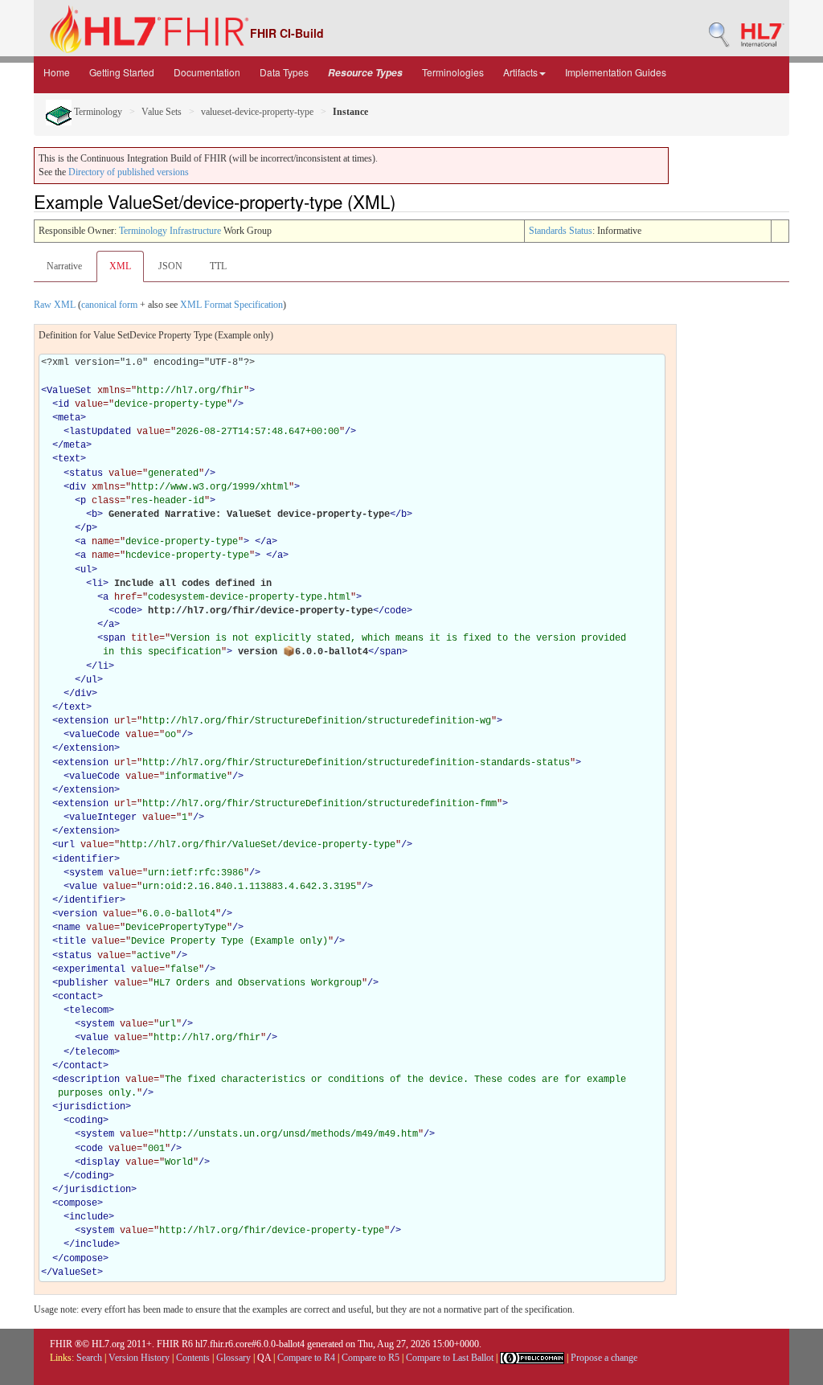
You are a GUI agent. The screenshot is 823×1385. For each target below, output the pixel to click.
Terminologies (453, 72)
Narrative (64, 266)
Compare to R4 (306, 1357)
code (125, 611)
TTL (218, 266)
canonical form (109, 304)
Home (56, 72)
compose (77, 1203)
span (114, 638)
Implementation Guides (615, 72)
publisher (83, 983)
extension (83, 721)
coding (86, 1120)
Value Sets (161, 111)
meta (69, 418)
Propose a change (604, 1357)
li (97, 583)
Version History (139, 1357)
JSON (170, 266)
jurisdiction (91, 1107)
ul (86, 570)
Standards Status (560, 230)
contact (77, 996)
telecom (89, 1010)
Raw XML (55, 304)
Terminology (97, 111)
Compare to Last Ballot (449, 1357)
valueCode (94, 734)
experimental (91, 969)
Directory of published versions (128, 172)
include (89, 1217)
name (69, 927)
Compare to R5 (370, 1357)
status (86, 473)
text (69, 459)
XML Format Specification (231, 304)
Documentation (207, 72)
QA (264, 1357)
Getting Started (121, 72)
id (63, 404)
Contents (193, 1357)
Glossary (233, 1357)
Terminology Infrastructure (170, 230)
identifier (86, 859)
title (72, 941)
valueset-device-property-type (257, 111)
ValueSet (69, 390)
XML (120, 266)
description (89, 1079)
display (100, 1162)
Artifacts (520, 72)
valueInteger (103, 817)
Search (89, 1357)
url (66, 844)
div (77, 487)
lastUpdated (100, 431)
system (86, 873)
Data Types (284, 72)
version (77, 914)
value (83, 886)
